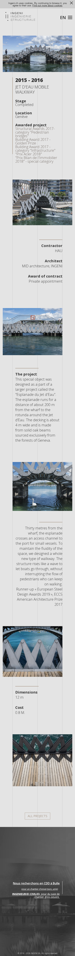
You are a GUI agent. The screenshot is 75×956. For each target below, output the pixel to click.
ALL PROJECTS (37, 816)
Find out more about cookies (47, 5)
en (63, 17)
